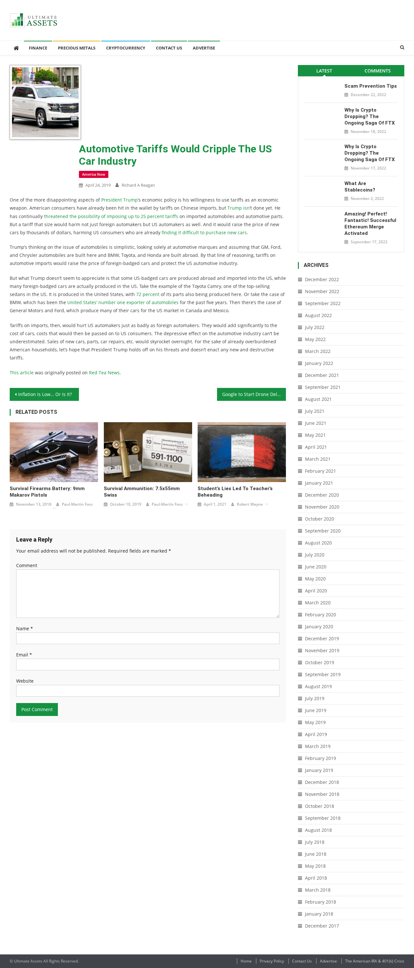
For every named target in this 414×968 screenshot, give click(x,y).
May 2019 (315, 722)
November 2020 (322, 507)
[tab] (324, 70)
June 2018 (315, 854)
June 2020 (315, 567)
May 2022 (315, 339)
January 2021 (319, 483)
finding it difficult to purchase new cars (204, 232)
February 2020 (320, 614)
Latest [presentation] (324, 71)
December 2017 (322, 926)
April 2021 (316, 447)
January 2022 (319, 363)
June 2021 (315, 423)
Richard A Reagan (138, 185)
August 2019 (318, 686)
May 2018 (315, 866)
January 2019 (319, 770)
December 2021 (322, 375)
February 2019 (320, 758)
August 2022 (318, 315)
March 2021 (318, 459)
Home (246, 961)
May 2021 (315, 435)
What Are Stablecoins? (359, 187)
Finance (38, 48)
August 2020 (318, 543)
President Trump (119, 200)
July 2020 (314, 555)
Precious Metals (76, 48)
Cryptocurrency (125, 48)
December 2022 (322, 279)
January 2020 (319, 626)
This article (22, 372)
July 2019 (314, 698)
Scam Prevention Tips (370, 86)
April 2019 (316, 734)
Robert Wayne (250, 504)
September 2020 (323, 531)
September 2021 (323, 387)
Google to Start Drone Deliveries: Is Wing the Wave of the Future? (254, 394)
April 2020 (316, 591)
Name (24, 628)
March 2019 (318, 746)
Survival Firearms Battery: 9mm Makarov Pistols (47, 492)
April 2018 (316, 878)
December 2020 (322, 495)
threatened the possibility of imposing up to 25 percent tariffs (111, 216)
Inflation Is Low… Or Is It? (45, 394)
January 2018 (319, 914)
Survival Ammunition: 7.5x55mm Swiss (142, 492)
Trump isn (238, 208)
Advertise (204, 48)
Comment (26, 565)
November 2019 (322, 650)
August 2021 (318, 399)
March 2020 (318, 603)
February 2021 (320, 471)
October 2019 (319, 662)
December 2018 (322, 782)
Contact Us (169, 48)
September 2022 (323, 303)
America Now (93, 174)
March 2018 (318, 890)
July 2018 (314, 842)
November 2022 (322, 291)
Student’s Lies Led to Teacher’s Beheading (235, 492)
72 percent (147, 294)
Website (25, 681)
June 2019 (315, 710)
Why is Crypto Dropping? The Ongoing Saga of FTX (369, 116)
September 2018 (323, 818)
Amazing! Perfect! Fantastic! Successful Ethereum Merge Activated (370, 223)
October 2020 (319, 519)
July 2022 (314, 327)
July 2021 (314, 411)
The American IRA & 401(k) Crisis (374, 961)
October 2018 (319, 806)
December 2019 (322, 638)
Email (24, 655)
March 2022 (318, 351)
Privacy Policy (272, 961)
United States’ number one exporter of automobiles (123, 302)
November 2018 (322, 794)
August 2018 (318, 830)
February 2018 (320, 902)
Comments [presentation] (378, 71)
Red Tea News (104, 372)
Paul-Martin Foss (77, 504)
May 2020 (315, 579)
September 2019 (323, 674)
